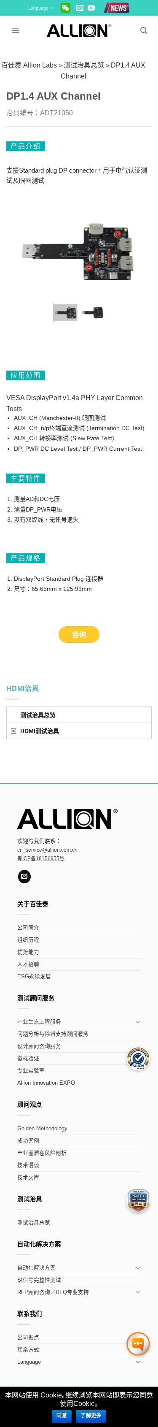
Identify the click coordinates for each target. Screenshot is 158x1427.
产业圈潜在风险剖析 (42, 1153)
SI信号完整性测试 (39, 1280)
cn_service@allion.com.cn (47, 850)
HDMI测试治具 (39, 731)
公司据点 (28, 1337)
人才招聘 (28, 964)
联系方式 (28, 1350)
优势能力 (28, 952)
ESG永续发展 (34, 977)
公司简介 (28, 928)
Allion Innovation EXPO (46, 1083)
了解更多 (90, 1416)
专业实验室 (31, 1071)
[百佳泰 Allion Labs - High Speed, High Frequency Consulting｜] (79, 30)
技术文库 (28, 1178)
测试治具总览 (38, 715)
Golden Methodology (42, 1129)
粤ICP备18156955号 (40, 858)
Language (38, 8)
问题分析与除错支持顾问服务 (52, 1034)
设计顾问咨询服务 (39, 1046)
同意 (61, 1416)
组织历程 (28, 940)
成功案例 (28, 1141)
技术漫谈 (28, 1165)
